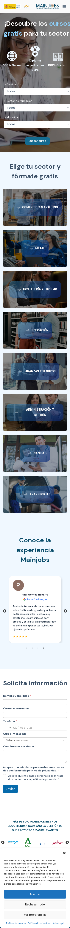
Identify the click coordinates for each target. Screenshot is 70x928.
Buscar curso (37, 141)
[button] (64, 853)
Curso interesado (15, 733)
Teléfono (10, 721)
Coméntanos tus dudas (19, 746)
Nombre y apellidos (17, 695)
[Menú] (64, 6)
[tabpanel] (35, 609)
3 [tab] (38, 648)
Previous (5, 611)
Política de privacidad (39, 923)
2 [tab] (32, 648)
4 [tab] (43, 648)
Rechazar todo (35, 904)
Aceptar (35, 894)
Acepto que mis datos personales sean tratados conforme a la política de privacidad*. (36, 777)
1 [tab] (27, 648)
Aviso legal (58, 923)
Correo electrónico (17, 708)
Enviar (10, 789)
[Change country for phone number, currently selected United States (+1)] (7, 727)
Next (65, 611)
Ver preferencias (35, 915)
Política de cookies (16, 923)
